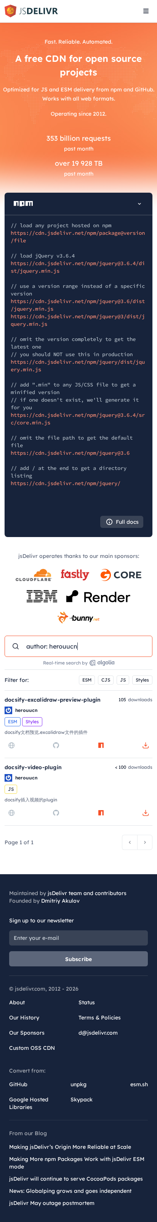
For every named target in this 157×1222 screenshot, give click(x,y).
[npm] (101, 745)
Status (86, 1002)
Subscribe (78, 959)
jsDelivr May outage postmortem (52, 1203)
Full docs (127, 521)
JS (123, 680)
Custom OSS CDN (32, 1048)
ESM (86, 680)
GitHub (18, 1084)
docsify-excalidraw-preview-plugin (53, 699)
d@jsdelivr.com (98, 1032)
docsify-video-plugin (33, 767)
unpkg (78, 1084)
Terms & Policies (99, 1017)
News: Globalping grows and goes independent (70, 1190)
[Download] (145, 745)
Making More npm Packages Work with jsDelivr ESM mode (76, 1163)
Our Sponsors (27, 1032)
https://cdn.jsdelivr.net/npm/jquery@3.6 (70, 452)
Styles (142, 680)
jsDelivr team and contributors (87, 893)
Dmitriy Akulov (60, 900)
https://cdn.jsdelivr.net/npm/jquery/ (65, 483)
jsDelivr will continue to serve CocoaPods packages (76, 1178)
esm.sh (139, 1084)
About (17, 1002)
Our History (24, 1017)
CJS (105, 680)
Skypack (81, 1099)
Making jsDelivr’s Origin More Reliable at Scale (70, 1146)
